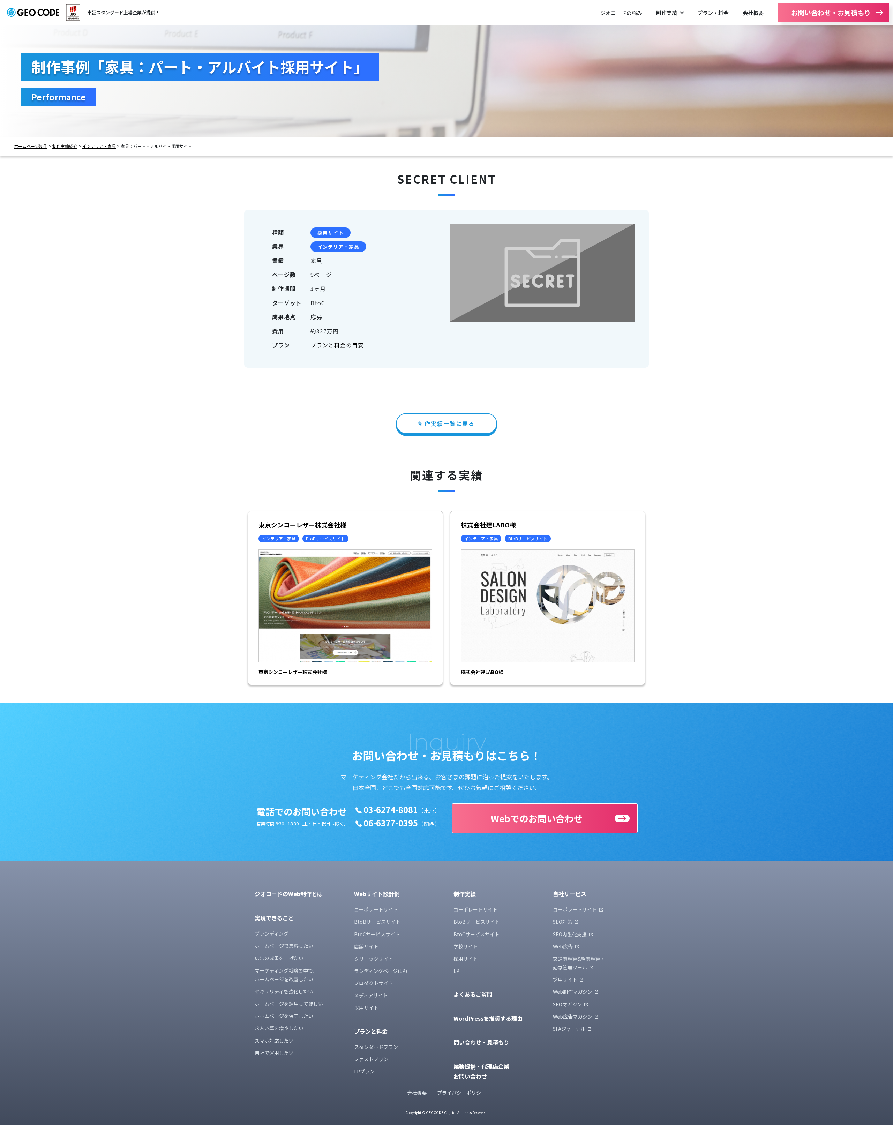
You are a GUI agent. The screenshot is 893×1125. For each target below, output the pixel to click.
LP (456, 970)
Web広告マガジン (572, 1016)
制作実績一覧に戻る (446, 423)
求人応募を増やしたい (279, 1028)
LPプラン (364, 1071)
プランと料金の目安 (337, 345)
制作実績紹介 (64, 146)
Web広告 (563, 946)
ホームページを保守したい (284, 1015)
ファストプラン (371, 1059)
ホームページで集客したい (284, 945)
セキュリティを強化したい (284, 991)
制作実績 (666, 12)
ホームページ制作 (30, 146)
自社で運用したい (274, 1052)
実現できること (274, 918)
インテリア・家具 (99, 146)
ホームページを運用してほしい (289, 1003)
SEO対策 (562, 921)
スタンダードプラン (376, 1046)
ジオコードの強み (621, 12)
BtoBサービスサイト (377, 921)
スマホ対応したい (274, 1040)
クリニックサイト (373, 958)
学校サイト (465, 946)
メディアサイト (371, 995)
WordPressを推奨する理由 (488, 1018)
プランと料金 (371, 1031)
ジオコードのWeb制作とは (289, 894)
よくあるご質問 (473, 994)
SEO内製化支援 (570, 934)
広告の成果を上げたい (279, 957)
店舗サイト (366, 946)
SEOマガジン (567, 1004)
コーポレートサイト (376, 909)
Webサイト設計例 (377, 894)
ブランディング (271, 933)
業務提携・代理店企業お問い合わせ (481, 1071)
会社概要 (753, 12)
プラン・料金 (713, 12)
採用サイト (330, 232)
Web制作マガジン (572, 991)
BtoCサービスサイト (377, 934)
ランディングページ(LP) (380, 970)
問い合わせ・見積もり (481, 1042)
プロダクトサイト (373, 983)
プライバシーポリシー (461, 1092)
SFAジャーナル (569, 1028)
